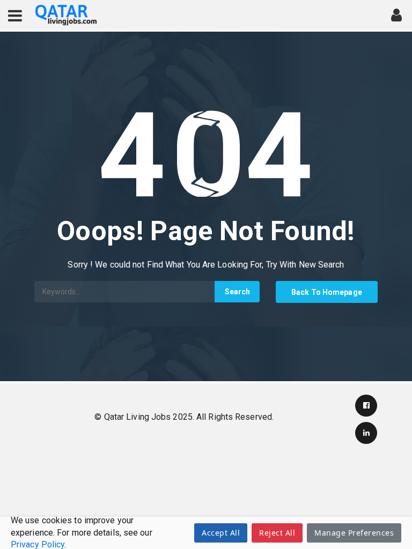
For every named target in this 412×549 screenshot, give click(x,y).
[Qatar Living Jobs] (66, 15)
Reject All (277, 533)
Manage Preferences (354, 533)
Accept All (221, 533)
